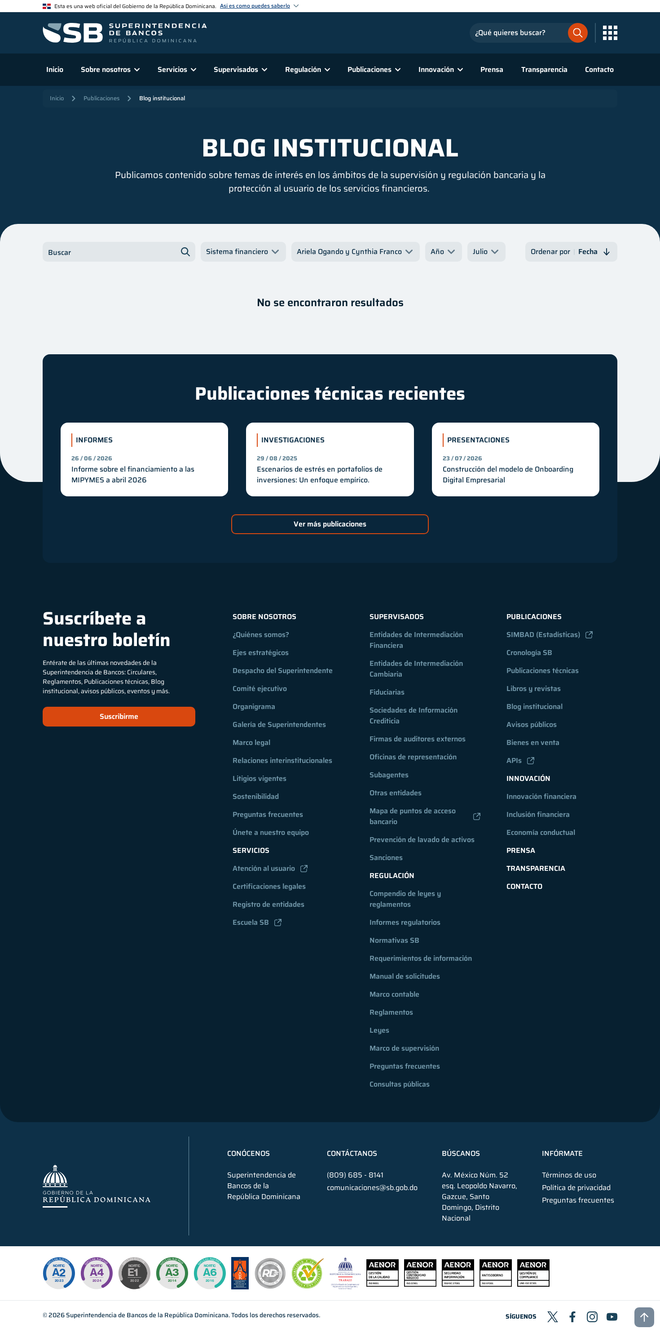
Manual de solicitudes (405, 976)
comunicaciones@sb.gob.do (372, 1187)
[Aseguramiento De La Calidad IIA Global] (240, 1287)
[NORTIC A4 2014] (96, 1273)
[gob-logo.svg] (96, 1186)
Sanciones (386, 857)
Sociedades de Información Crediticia (414, 715)
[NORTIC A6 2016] (210, 1273)
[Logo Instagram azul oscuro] (592, 1316)
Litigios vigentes (259, 778)
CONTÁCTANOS (352, 1153)
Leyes (379, 1030)
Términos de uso (569, 1175)
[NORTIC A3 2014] (172, 1273)
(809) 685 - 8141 (355, 1175)
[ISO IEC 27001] (458, 1284)
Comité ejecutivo (260, 688)
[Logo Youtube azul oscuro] (612, 1316)
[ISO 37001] (496, 1284)
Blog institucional (162, 98)
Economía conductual (540, 832)
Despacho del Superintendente (283, 670)
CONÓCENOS (248, 1153)
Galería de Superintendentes (279, 724)
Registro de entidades (268, 904)
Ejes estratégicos (261, 652)
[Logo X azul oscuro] (552, 1316)
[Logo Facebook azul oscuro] (572, 1316)
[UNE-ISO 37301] (533, 1284)
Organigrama (254, 706)
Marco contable (394, 994)
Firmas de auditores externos (418, 739)
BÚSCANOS (461, 1153)
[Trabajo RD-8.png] (345, 1287)
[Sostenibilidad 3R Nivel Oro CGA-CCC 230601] (308, 1286)
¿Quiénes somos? (261, 634)
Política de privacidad (576, 1187)
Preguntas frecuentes (268, 814)
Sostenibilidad (256, 796)
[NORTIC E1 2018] (134, 1273)
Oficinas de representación (413, 756)
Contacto (599, 69)
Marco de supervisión (404, 1048)
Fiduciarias (387, 692)
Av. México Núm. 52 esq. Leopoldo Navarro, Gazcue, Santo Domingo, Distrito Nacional (479, 1197)
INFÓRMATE (562, 1153)
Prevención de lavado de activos (422, 839)
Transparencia (544, 69)
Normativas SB (394, 940)
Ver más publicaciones (330, 524)
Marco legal (251, 742)
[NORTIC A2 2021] (59, 1273)
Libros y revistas (533, 688)
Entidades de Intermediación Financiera (417, 640)
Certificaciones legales (269, 886)
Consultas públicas (400, 1084)
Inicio (54, 69)
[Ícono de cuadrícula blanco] (610, 33)
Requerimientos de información (421, 958)
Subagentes (389, 774)
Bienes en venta (532, 742)
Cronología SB (529, 652)
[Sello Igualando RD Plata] (270, 1287)
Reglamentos (391, 1012)
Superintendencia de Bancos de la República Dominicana (147, 1315)
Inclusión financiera (538, 814)
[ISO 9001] (382, 1284)
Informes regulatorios (405, 922)
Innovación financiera (541, 796)
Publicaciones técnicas (542, 670)
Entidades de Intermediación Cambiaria (417, 669)
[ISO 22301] (420, 1284)
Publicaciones (101, 98)
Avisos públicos (531, 724)
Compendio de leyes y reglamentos (406, 899)
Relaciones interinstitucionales (282, 760)
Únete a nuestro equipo (271, 832)
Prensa (491, 69)
